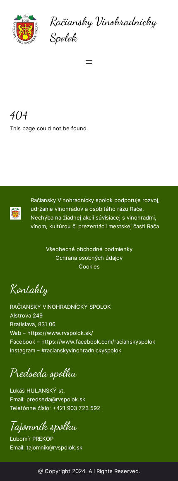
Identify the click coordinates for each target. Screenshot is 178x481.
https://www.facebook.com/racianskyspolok (98, 341)
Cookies (89, 266)
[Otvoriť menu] (89, 62)
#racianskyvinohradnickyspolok (81, 350)
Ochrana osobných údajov (89, 257)
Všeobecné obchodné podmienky (89, 249)
